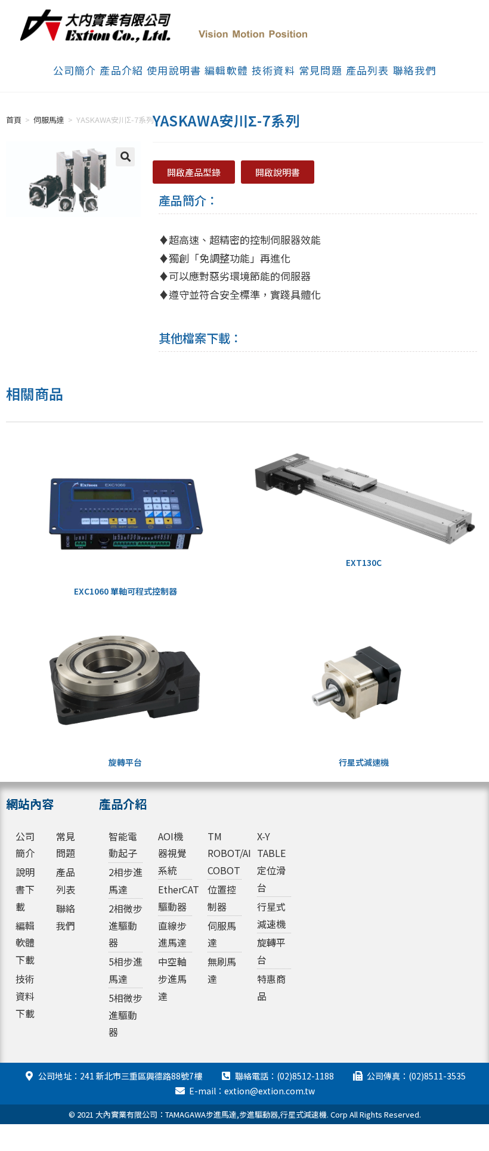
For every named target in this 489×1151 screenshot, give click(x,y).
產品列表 (367, 70)
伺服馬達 (48, 119)
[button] (125, 156)
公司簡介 (75, 70)
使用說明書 (174, 70)
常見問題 (320, 70)
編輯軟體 (226, 70)
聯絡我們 (415, 70)
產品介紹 (121, 70)
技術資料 (273, 70)
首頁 (13, 119)
